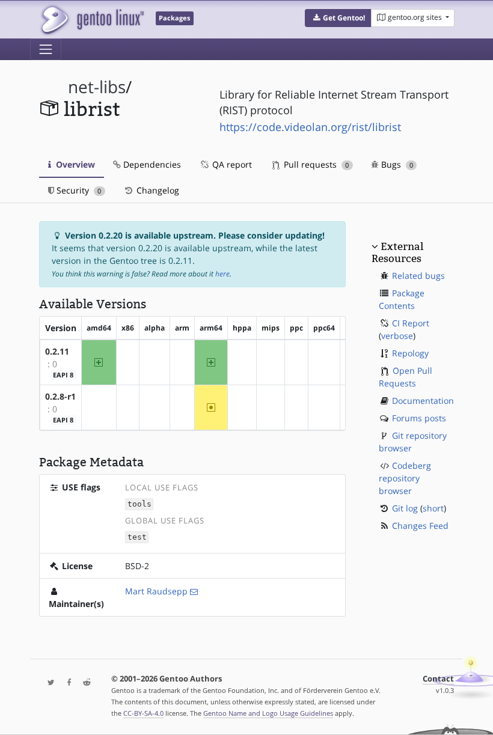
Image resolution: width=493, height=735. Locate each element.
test (137, 537)
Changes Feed (420, 525)
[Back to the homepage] (91, 19)
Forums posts (419, 418)
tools (139, 504)
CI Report (410, 323)
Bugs (396, 164)
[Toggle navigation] (45, 49)
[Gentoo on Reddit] (84, 683)
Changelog (156, 190)
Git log (405, 508)
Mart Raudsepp (156, 591)
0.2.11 (57, 351)
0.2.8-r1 (60, 396)
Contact (438, 679)
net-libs (97, 87)
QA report (231, 164)
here (222, 274)
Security (77, 190)
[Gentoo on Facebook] (66, 683)
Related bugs (418, 275)
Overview (74, 164)
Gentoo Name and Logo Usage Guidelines (268, 713)
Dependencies (151, 164)
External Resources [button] (397, 252)
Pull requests (315, 164)
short (433, 508)
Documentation (423, 400)
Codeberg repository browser (405, 478)
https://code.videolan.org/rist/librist (310, 127)
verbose (397, 335)
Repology (410, 353)
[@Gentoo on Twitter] (48, 683)
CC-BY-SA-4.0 (143, 713)
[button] (338, 18)
